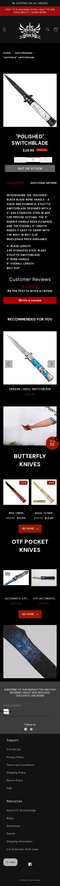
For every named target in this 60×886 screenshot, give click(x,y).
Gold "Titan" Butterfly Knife (44, 513)
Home (7, 53)
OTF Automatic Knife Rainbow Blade (44, 598)
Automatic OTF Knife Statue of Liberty (16, 598)
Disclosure (13, 825)
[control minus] (20, 160)
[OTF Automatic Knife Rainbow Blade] (44, 579)
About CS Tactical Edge (21, 810)
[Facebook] (25, 729)
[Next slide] (51, 364)
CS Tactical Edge (33, 880)
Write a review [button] (30, 300)
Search (11, 833)
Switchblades (24, 53)
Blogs (10, 818)
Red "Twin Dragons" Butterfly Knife (16, 513)
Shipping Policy (16, 772)
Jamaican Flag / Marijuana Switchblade (30, 389)
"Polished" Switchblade (18, 57)
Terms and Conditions (20, 764)
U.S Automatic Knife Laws (23, 849)
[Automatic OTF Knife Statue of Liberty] (16, 579)
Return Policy (15, 780)
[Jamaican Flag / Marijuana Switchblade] (30, 357)
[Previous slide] (8, 364)
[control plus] (46, 160)
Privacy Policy (15, 757)
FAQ (9, 788)
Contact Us (14, 749)
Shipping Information (20, 841)
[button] (4, 29)
